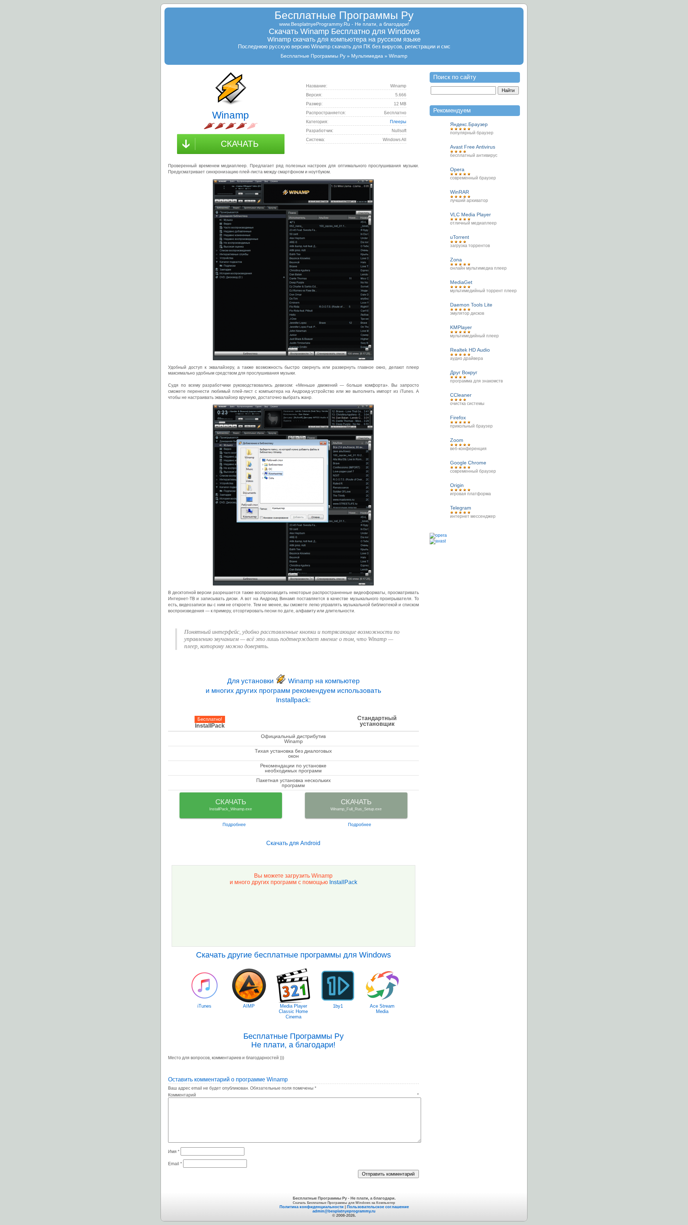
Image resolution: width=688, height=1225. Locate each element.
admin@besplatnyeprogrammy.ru (344, 1211)
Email (175, 1163)
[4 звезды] (241, 126)
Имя (174, 1151)
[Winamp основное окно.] (293, 269)
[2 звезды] (220, 126)
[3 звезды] (230, 126)
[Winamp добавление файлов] (293, 495)
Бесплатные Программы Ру (344, 15)
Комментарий (293, 1095)
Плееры (398, 121)
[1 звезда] (209, 126)
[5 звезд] (252, 126)
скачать (240, 144)
